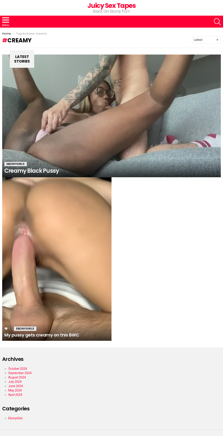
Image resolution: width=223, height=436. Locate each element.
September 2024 (20, 373)
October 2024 (17, 368)
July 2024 (15, 381)
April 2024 (15, 394)
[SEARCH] (217, 21)
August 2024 (17, 377)
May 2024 (15, 390)
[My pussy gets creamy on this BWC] (57, 259)
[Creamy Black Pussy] (111, 116)
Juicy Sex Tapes (111, 5)
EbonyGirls (16, 164)
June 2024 (15, 386)
